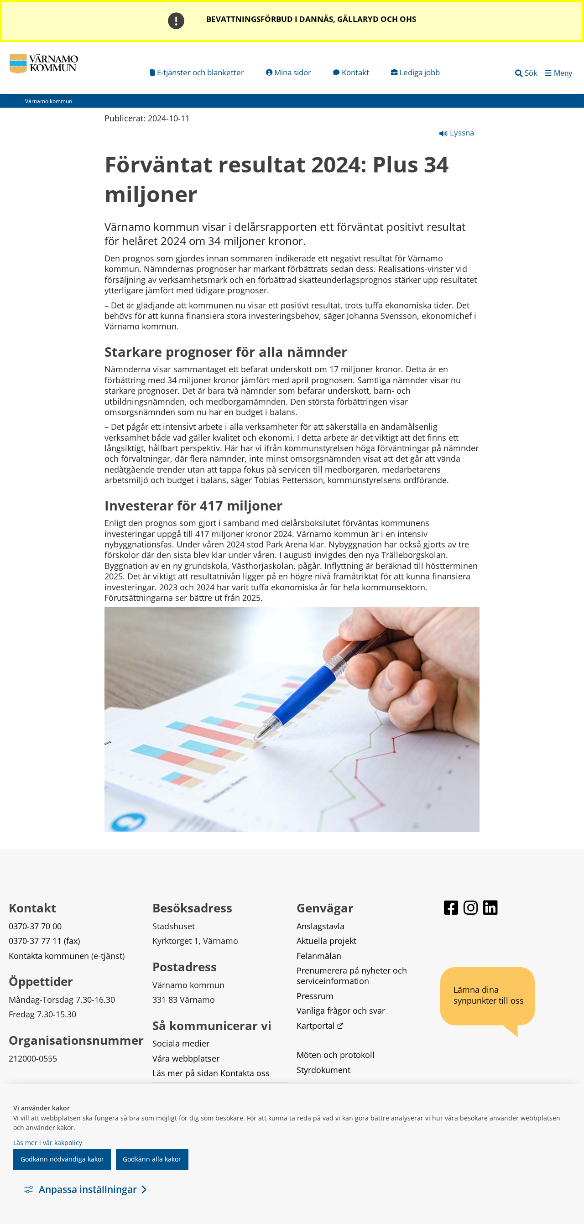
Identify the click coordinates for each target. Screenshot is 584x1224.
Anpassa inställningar (88, 1189)
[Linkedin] (490, 912)
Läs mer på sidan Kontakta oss (211, 1073)
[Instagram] (472, 912)
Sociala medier (180, 1043)
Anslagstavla (320, 926)
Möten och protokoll (336, 1054)
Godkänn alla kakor (152, 1159)
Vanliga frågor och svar (341, 1010)
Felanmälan (319, 955)
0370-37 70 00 (35, 926)
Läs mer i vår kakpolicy (47, 1142)
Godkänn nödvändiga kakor (62, 1159)
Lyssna (461, 132)
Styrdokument (323, 1069)
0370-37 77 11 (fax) (44, 940)
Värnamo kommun (48, 101)
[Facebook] (452, 912)
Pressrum (315, 995)
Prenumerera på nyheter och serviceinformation (353, 975)
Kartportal (320, 1025)
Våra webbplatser (185, 1058)
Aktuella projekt (326, 940)
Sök (531, 73)
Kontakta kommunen (49, 955)
